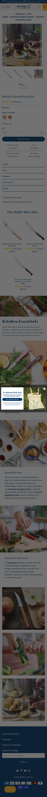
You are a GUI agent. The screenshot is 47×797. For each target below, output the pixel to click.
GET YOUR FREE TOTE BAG (12, 399)
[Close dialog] (44, 389)
